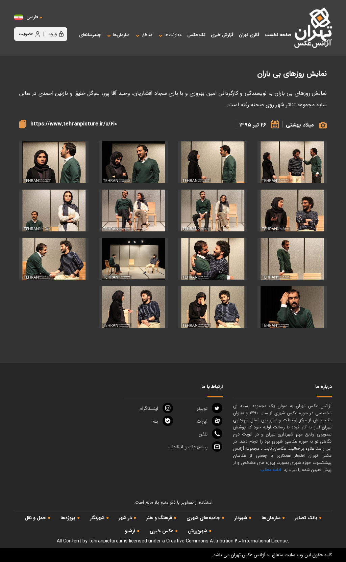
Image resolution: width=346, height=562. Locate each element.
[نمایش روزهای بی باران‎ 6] (212, 211)
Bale (155, 421)
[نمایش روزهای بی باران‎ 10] (212, 259)
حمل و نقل (35, 518)
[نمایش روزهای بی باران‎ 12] (54, 259)
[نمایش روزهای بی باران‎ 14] (212, 307)
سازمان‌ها (271, 518)
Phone (203, 434)
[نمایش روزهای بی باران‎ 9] (292, 259)
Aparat (202, 421)
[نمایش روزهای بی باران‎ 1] (212, 162)
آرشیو (130, 531)
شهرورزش (197, 531)
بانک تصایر (306, 518)
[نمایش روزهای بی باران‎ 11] (133, 259)
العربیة (69, 24)
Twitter (202, 408)
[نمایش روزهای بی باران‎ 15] (133, 307)
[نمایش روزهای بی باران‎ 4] (292, 211)
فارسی (32, 17)
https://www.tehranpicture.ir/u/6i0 (73, 124)
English (53, 24)
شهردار (240, 518)
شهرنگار (97, 518)
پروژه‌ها (67, 518)
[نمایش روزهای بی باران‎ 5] (292, 162)
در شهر (125, 518)
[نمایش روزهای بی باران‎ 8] (54, 211)
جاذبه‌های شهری (203, 518)
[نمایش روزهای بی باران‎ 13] (292, 307)
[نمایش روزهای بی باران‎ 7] (133, 211)
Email (187, 447)
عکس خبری (161, 531)
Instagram (149, 408)
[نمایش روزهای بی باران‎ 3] (54, 162)
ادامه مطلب (270, 469)
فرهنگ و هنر (159, 518)
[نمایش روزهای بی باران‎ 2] (133, 162)
